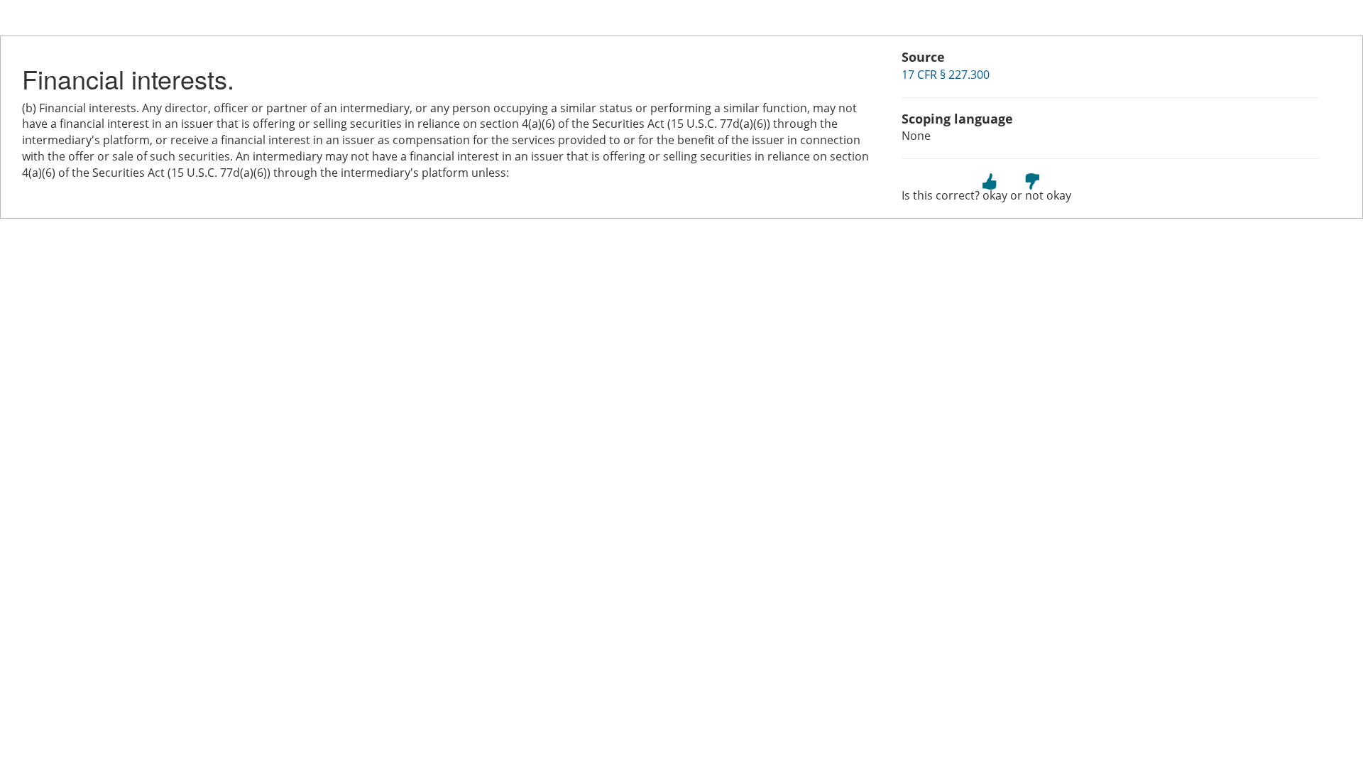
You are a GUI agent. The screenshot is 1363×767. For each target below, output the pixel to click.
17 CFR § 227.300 (946, 74)
